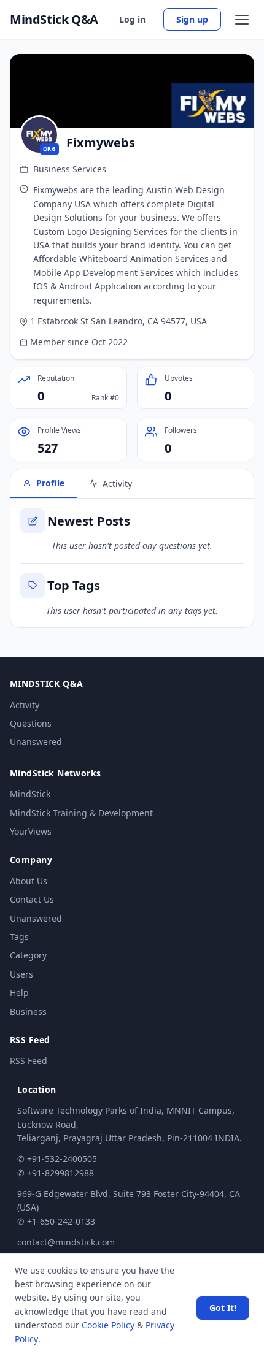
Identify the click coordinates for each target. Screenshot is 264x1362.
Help (19, 992)
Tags (19, 937)
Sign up (192, 19)
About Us (28, 881)
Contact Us (32, 899)
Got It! (222, 1308)
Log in (132, 19)
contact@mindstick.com (66, 1242)
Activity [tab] (117, 483)
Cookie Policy (108, 1325)
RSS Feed (28, 1060)
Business (28, 1011)
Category (28, 955)
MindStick (30, 794)
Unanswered (36, 742)
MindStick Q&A (54, 19)
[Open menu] (242, 19)
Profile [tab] (50, 483)
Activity (24, 705)
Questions (31, 723)
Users (21, 974)
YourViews (31, 831)
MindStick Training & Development (81, 813)
